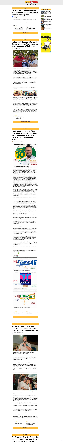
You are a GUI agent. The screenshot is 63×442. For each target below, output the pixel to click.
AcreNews (16, 17)
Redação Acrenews (17, 48)
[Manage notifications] (61, 440)
